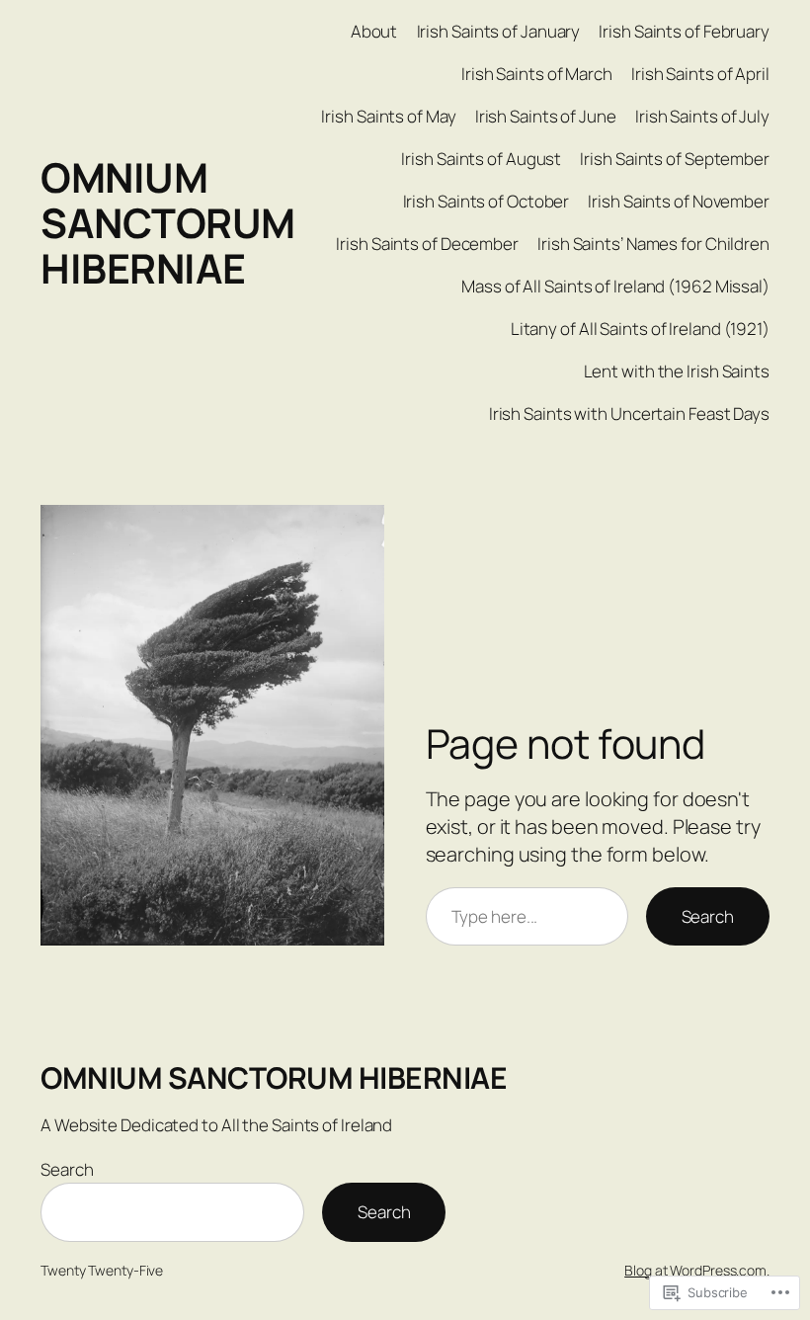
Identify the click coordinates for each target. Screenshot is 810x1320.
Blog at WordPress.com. (697, 1270)
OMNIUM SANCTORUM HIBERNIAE (167, 222)
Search (708, 916)
